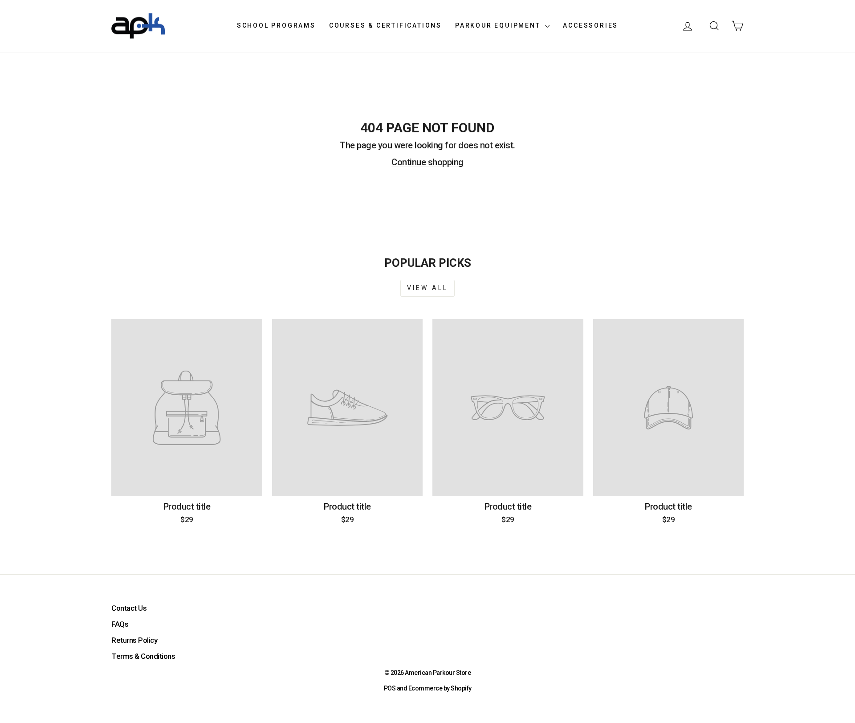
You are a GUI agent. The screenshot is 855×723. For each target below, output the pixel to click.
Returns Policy (134, 640)
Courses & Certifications (385, 25)
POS (390, 688)
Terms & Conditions (143, 656)
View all (427, 287)
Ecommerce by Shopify (440, 688)
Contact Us (129, 608)
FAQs (119, 624)
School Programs (276, 25)
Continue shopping (427, 162)
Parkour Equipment (499, 25)
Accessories (590, 25)
